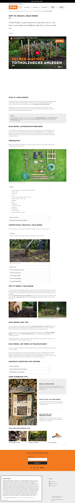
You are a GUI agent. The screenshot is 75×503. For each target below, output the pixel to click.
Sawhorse (14, 200)
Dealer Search (53, 486)
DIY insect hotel (33, 297)
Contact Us (53, 481)
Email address (30, 456)
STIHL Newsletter (54, 483)
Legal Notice (5, 500)
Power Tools (26, 7)
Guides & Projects (53, 7)
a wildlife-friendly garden (41, 118)
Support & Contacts (61, 7)
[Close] (40, 477)
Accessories (35, 7)
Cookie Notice (32, 497)
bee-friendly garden (21, 297)
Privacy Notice (22, 497)
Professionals (44, 7)
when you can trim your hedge (44, 334)
